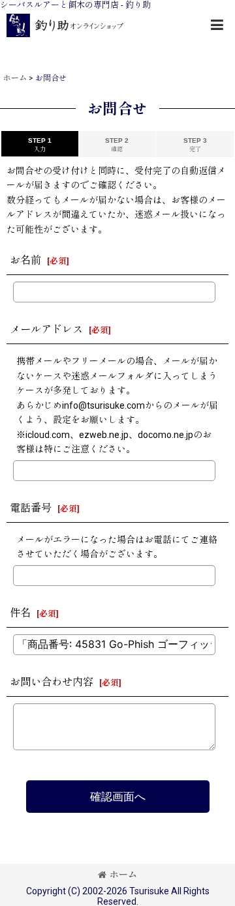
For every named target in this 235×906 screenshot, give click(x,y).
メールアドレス (46, 329)
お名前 (25, 260)
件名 (20, 613)
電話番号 (31, 508)
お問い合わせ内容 (51, 682)
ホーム (123, 874)
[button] (216, 25)
